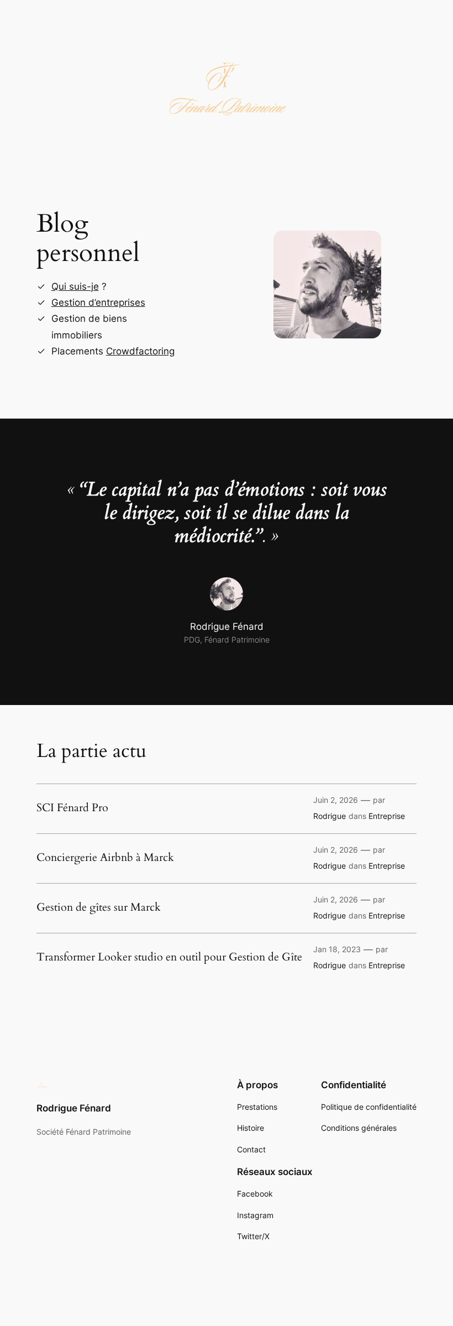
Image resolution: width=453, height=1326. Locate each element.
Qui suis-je (75, 286)
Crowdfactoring (140, 351)
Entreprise (386, 816)
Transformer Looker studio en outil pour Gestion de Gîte (169, 957)
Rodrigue (329, 816)
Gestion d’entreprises (98, 302)
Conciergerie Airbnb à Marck (105, 858)
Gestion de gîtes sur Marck (98, 907)
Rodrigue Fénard (73, 1108)
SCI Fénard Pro (72, 808)
